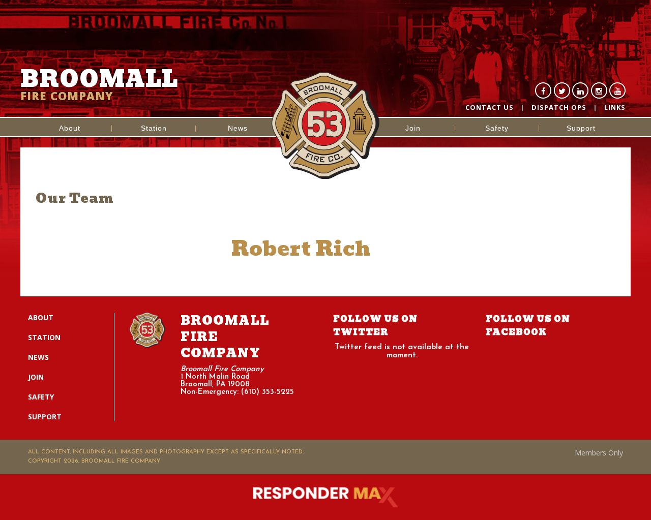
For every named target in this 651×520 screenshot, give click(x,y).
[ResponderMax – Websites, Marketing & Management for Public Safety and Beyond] (325, 497)
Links (615, 107)
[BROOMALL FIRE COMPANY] (325, 93)
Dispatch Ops (558, 107)
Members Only (599, 452)
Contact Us (489, 107)
